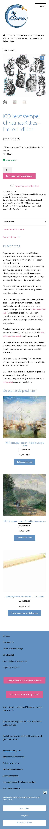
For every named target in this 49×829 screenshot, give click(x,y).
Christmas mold (23, 200)
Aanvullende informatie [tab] (13, 229)
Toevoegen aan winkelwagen (19, 176)
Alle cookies (24, 808)
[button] (45, 792)
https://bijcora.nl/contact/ (15, 661)
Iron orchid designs (20, 35)
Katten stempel (16, 209)
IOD (21, 203)
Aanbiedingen (35, 194)
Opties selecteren (25, 462)
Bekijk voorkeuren (24, 822)
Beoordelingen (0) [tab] (11, 237)
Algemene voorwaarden (13, 756)
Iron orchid (8, 382)
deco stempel (36, 200)
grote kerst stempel (11, 203)
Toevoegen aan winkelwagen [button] (24, 613)
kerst (26, 197)
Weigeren (24, 815)
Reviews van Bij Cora (12, 750)
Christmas (11, 200)
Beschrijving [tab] (8, 221)
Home (8, 35)
